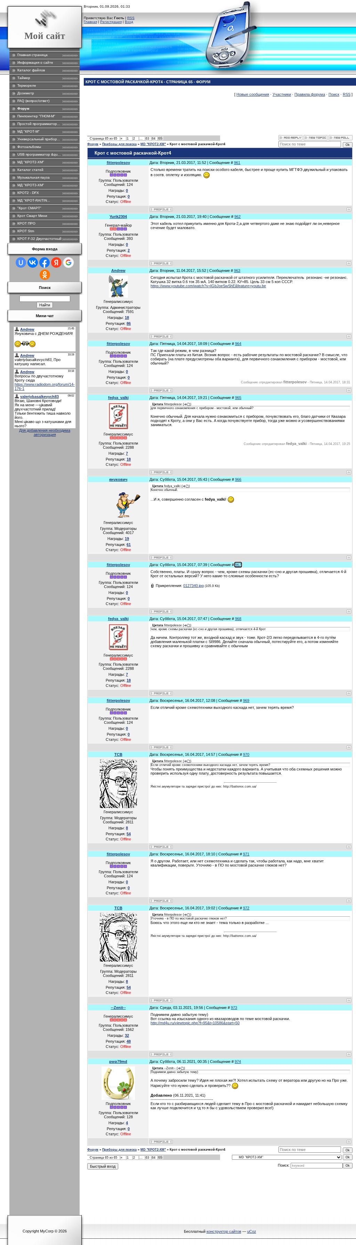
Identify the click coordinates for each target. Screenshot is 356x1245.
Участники (282, 94)
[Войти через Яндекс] (56, 262)
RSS (131, 18)
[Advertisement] (213, 119)
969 (246, 700)
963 (237, 270)
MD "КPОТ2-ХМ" (153, 144)
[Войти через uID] (21, 262)
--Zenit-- (118, 1007)
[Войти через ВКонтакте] (32, 262)
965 (238, 398)
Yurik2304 (118, 216)
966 (238, 479)
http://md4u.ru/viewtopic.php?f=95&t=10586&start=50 (195, 1023)
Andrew (118, 270)
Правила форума (309, 94)
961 (237, 162)
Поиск (334, 94)
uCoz (251, 1231)
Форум (92, 144)
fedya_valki (118, 398)
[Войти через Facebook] (44, 262)
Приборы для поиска (119, 144)
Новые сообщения (252, 94)
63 (147, 138)
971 (246, 854)
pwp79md (118, 1061)
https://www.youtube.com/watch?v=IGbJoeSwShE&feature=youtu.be (208, 286)
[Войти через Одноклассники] (45, 274)
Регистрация (111, 22)
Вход (129, 22)
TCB (118, 754)
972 (246, 908)
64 (153, 138)
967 (238, 565)
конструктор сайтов (224, 1231)
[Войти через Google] (68, 262)
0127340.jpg (193, 586)
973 (234, 1007)
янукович (118, 479)
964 (238, 344)
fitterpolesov (118, 162)
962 (237, 216)
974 (238, 1061)
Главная (90, 22)
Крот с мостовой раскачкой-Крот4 (197, 144)
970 (246, 754)
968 (238, 619)
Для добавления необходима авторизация (44, 432)
